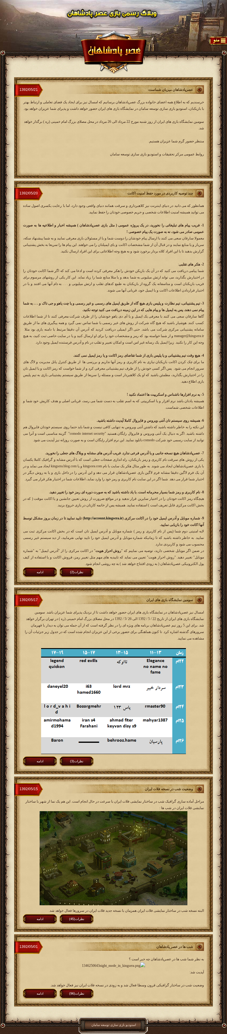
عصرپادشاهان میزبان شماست (170, 90)
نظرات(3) (76, 761)
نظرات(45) (76, 919)
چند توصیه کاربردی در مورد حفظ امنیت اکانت (160, 193)
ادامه (40, 572)
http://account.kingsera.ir (103, 518)
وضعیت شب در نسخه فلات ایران (169, 789)
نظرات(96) (76, 993)
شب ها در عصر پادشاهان (174, 947)
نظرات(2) (76, 572)
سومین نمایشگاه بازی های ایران (169, 600)
